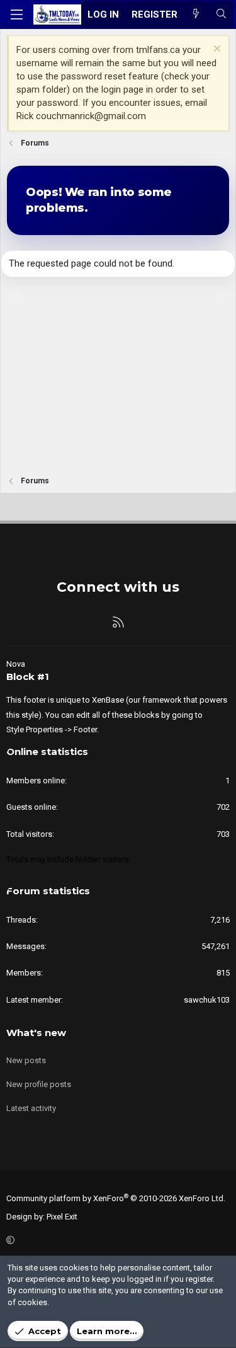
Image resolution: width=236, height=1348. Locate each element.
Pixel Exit (62, 1216)
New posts (26, 1060)
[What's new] (196, 15)
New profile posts (38, 1084)
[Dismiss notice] (215, 50)
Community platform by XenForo (115, 1198)
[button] (116, 1241)
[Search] (221, 15)
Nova (15, 664)
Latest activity (31, 1108)
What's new (36, 1033)
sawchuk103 (207, 1000)
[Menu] (16, 14)
